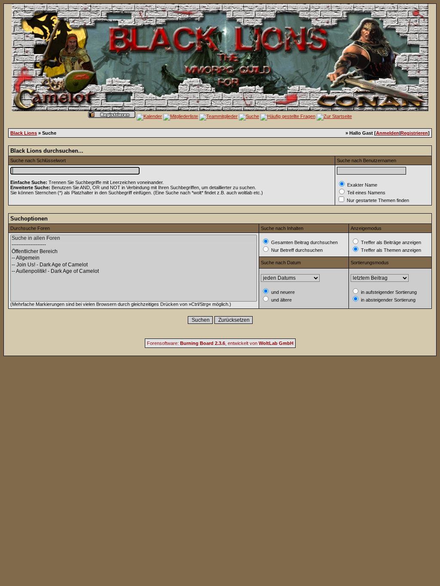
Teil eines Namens (365, 192)
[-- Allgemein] (134, 258)
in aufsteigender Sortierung (388, 292)
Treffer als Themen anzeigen (390, 250)
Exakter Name (361, 184)
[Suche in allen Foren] (134, 238)
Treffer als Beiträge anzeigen (390, 242)
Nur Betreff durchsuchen (296, 250)
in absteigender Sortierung (388, 299)
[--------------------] (134, 245)
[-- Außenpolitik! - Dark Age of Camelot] (134, 271)
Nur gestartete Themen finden (377, 200)
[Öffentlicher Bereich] (134, 251)
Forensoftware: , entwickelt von (220, 343)
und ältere (281, 299)
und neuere (282, 292)
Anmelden (387, 133)
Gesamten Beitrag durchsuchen (304, 242)
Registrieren (414, 133)
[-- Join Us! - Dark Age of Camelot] (134, 265)
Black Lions (23, 133)
